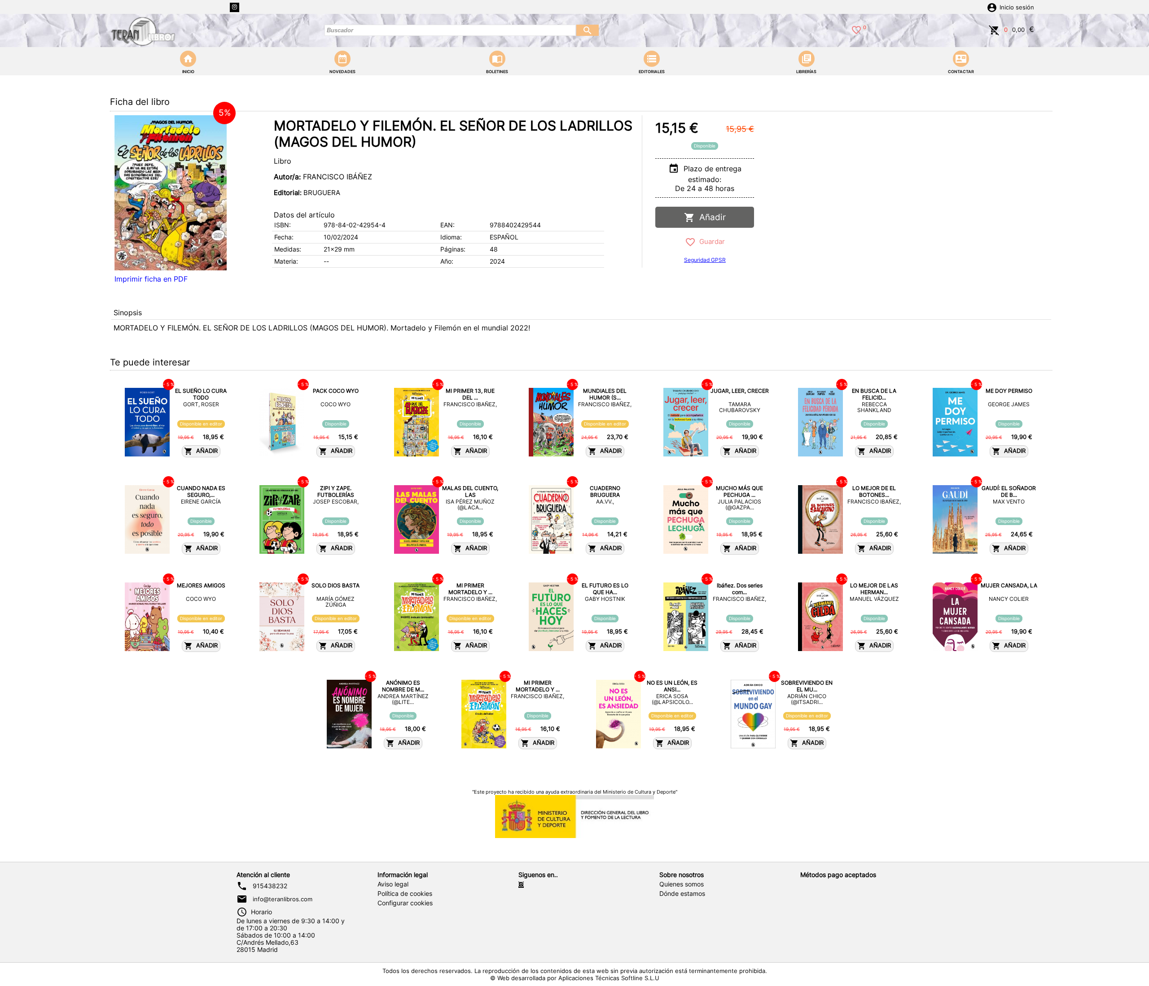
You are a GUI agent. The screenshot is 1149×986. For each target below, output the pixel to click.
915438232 (270, 886)
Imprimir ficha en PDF (151, 278)
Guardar (710, 241)
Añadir (710, 217)
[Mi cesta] (994, 29)
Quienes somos (681, 884)
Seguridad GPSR (705, 259)
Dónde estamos (682, 893)
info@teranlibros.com (282, 899)
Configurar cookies (405, 903)
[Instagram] (234, 7)
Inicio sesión (1017, 7)
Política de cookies (404, 893)
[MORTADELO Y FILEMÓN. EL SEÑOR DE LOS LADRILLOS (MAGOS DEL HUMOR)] (170, 192)
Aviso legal (392, 884)
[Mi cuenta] (992, 6)
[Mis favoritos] (856, 29)
